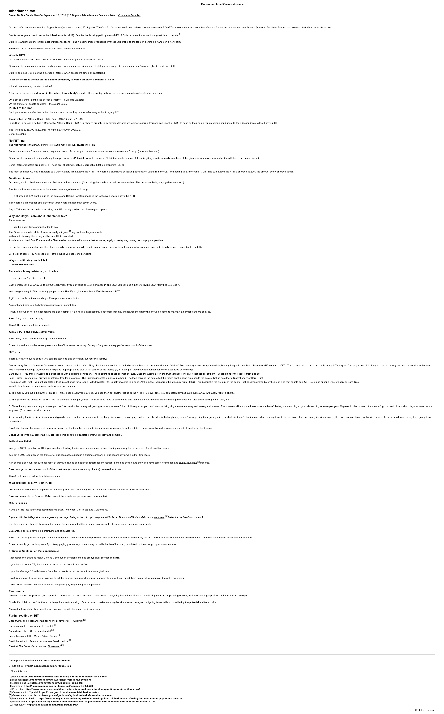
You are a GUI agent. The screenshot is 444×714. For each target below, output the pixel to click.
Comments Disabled (129, 15)
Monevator (54, 646)
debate (174, 35)
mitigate (63, 232)
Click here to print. (425, 710)
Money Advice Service (46, 636)
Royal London (60, 641)
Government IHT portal (40, 625)
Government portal (40, 631)
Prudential (77, 620)
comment (159, 517)
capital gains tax (188, 462)
